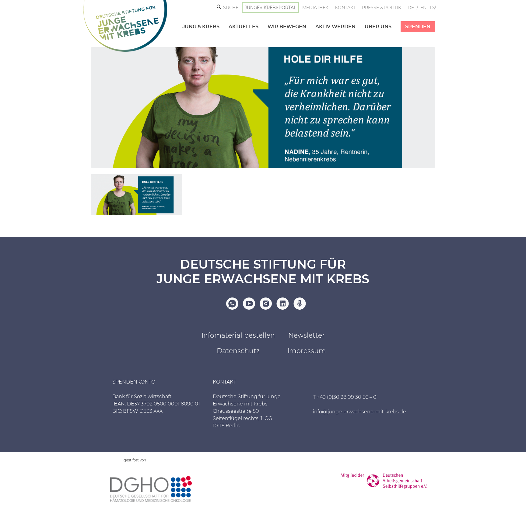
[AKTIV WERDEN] (331, 20)
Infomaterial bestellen (238, 335)
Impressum (306, 351)
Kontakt (345, 7)
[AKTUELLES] (238, 20)
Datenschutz (238, 351)
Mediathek (315, 7)
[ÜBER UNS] (373, 20)
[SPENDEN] (413, 20)
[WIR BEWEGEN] (282, 20)
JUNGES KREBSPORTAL (270, 7)
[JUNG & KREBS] (196, 20)
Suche (230, 7)
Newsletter (306, 335)
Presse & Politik (381, 7)
